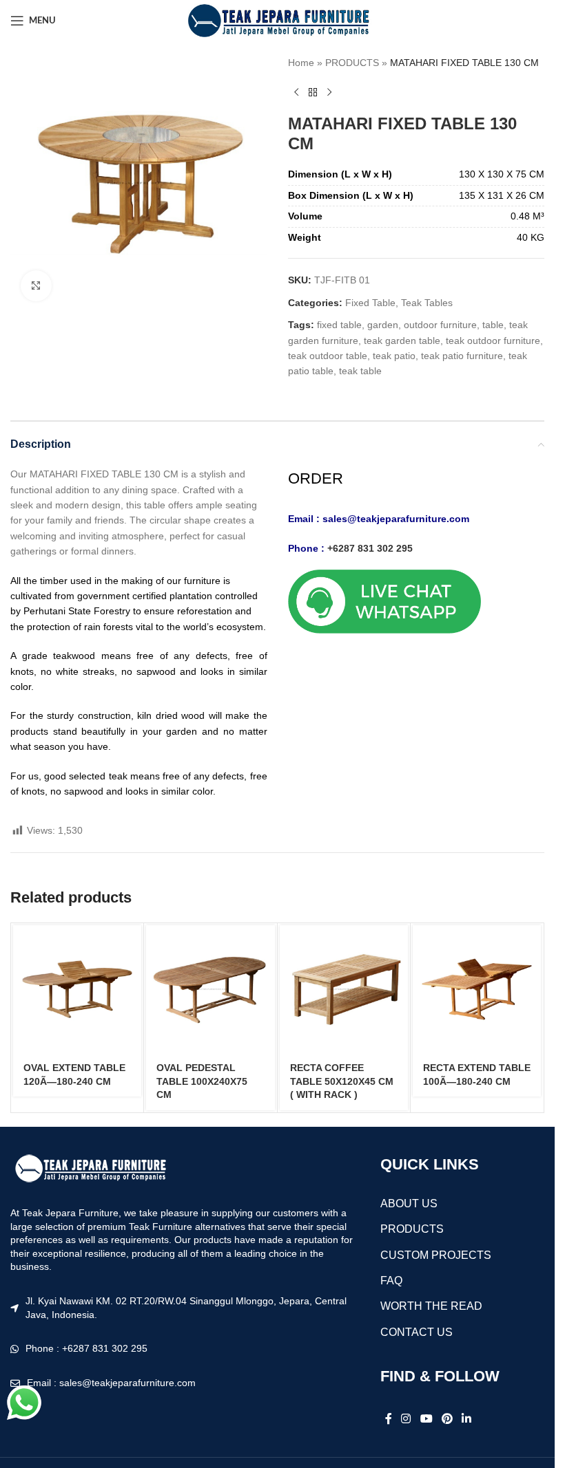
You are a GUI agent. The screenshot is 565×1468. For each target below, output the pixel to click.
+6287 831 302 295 (370, 548)
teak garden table (402, 340)
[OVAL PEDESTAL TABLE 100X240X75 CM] (210, 989)
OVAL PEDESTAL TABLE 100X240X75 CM (201, 1081)
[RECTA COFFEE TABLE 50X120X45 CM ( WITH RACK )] (344, 989)
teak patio (394, 355)
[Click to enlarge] (36, 285)
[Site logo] (277, 19)
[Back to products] (313, 92)
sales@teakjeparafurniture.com (395, 518)
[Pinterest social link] (447, 1418)
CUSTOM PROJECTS (435, 1255)
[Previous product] (296, 92)
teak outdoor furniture (493, 340)
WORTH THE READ (431, 1306)
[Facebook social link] (388, 1418)
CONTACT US (416, 1332)
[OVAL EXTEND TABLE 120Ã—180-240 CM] (77, 989)
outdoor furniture (440, 324)
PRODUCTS (352, 62)
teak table (360, 370)
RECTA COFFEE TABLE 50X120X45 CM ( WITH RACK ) (341, 1081)
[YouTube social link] (426, 1418)
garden (382, 324)
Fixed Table (370, 302)
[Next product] (329, 92)
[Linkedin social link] (467, 1418)
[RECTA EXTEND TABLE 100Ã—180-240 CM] (477, 989)
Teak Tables (427, 302)
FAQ (391, 1280)
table (493, 324)
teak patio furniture (462, 355)
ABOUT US (409, 1203)
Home (301, 62)
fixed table (339, 324)
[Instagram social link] (406, 1418)
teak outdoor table (327, 355)
